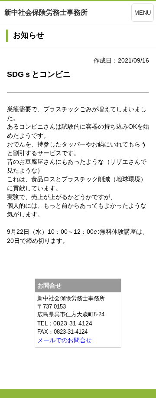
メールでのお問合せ (64, 340)
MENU (142, 13)
